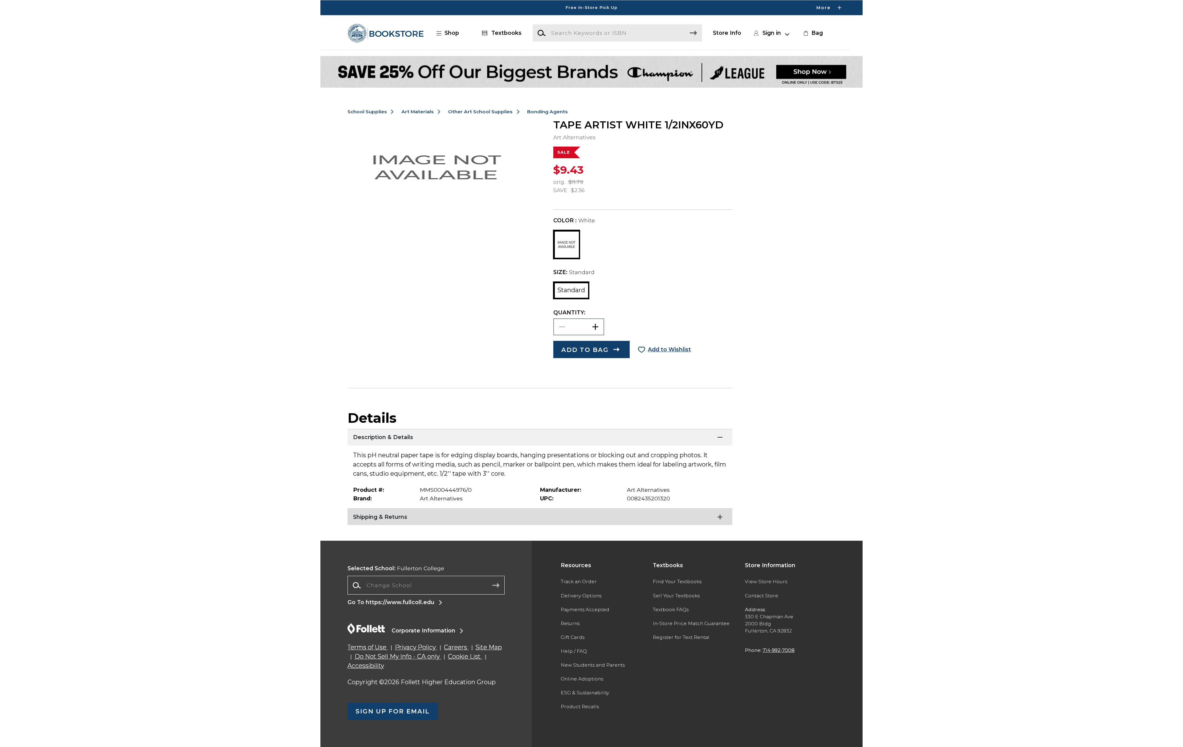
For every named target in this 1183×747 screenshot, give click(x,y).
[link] (812, 33)
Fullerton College (396, 568)
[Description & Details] (540, 436)
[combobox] (426, 585)
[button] (591, 7)
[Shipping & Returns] (540, 516)
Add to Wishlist (669, 349)
